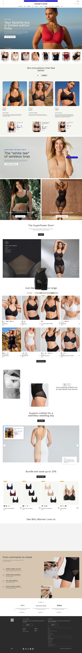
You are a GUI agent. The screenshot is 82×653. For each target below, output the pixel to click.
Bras (24, 6)
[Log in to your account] (75, 4)
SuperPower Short (5, 355)
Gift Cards (49, 635)
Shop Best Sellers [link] (41, 361)
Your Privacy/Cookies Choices (52, 644)
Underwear (45, 6)
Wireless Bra (42, 354)
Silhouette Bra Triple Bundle (46, 508)
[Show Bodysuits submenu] (38, 6)
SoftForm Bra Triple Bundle (27, 508)
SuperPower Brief (25, 355)
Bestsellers (20, 6)
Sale (62, 6)
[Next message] (56, 1)
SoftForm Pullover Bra (45, 355)
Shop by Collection (50, 634)
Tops (32, 6)
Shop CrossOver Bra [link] (20, 216)
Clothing (41, 6)
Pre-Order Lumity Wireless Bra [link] (11, 164)
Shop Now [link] (41, 234)
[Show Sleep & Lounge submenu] (54, 6)
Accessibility (50, 643)
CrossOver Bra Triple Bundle (8, 508)
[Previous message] (25, 1)
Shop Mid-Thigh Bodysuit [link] (61, 216)
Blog (3, 1)
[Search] (3, 4)
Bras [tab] (38, 75)
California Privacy (50, 645)
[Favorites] (77, 4)
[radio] (17, 126)
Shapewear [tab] (44, 75)
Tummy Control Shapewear (5, 354)
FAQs (35, 631)
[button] (4, 445)
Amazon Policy (50, 642)
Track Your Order (25, 631)
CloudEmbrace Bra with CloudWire (67, 355)
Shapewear (28, 6)
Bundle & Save (57, 6)
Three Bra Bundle (63, 508)
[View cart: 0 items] (78, 4)
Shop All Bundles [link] (41, 476)
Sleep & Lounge (51, 6)
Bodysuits (36, 6)
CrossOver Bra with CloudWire (47, 323)
